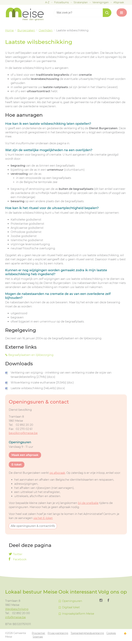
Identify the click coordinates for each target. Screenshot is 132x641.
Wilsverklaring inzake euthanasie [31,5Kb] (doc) (42, 382)
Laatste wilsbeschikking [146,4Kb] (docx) (38, 388)
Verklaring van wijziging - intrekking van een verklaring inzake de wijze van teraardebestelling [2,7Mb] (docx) (61, 375)
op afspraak (57, 472)
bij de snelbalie (88, 503)
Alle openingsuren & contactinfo (33, 526)
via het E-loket (43, 518)
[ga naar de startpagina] (27, 14)
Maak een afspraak (25, 455)
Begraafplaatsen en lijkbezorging (30, 355)
